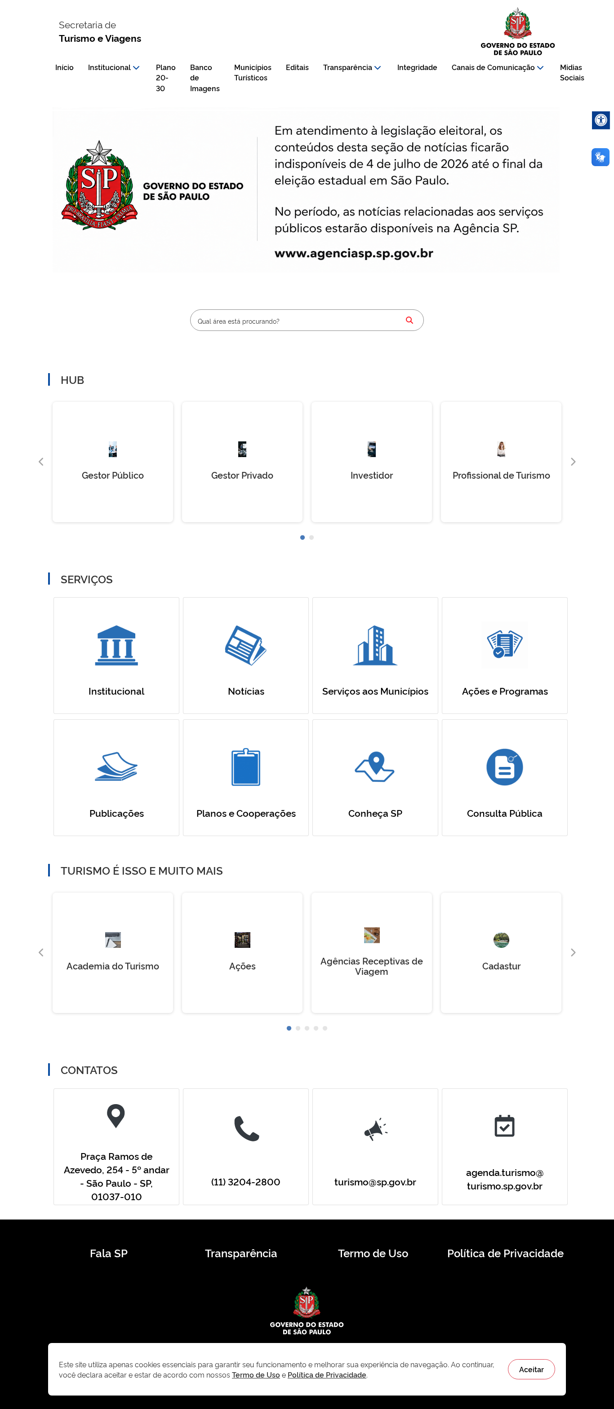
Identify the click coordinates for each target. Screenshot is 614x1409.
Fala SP (109, 1252)
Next (572, 462)
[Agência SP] (356, 254)
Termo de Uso (373, 1252)
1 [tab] (302, 537)
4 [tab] (315, 1028)
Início (64, 67)
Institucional (109, 67)
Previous (41, 462)
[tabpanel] (113, 462)
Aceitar (531, 1369)
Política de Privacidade (505, 1252)
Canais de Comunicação (493, 67)
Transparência (347, 67)
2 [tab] (311, 537)
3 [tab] (307, 1028)
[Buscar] (409, 320)
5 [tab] (324, 1028)
